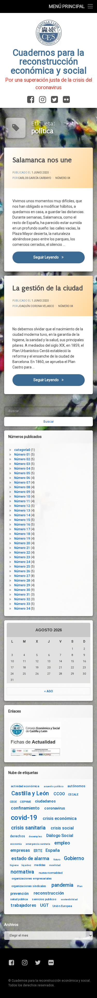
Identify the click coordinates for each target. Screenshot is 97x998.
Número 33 (22, 604)
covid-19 (24, 817)
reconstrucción (49, 893)
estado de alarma (30, 858)
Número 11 (22, 501)
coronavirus (54, 808)
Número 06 (22, 478)
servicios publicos (44, 899)
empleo (62, 843)
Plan (79, 886)
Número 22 (22, 552)
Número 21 (22, 548)
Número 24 (22, 562)
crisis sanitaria (28, 828)
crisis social (62, 828)
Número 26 (22, 571)
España (53, 850)
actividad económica (25, 786)
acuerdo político (53, 786)
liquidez (26, 865)
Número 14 (22, 515)
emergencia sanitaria (38, 844)
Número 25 (22, 566)
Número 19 (22, 538)
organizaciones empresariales (32, 878)
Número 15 (22, 520)
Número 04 (62, 178)
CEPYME (25, 802)
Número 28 (22, 580)
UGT (44, 905)
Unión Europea (62, 906)
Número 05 (22, 473)
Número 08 (22, 487)
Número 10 (22, 496)
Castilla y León (30, 793)
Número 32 (22, 599)
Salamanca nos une (42, 160)
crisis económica (60, 818)
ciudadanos (45, 801)
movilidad (55, 865)
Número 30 (22, 590)
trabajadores (23, 905)
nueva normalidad (50, 873)
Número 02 (22, 459)
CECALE (73, 794)
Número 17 (22, 529)
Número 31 (22, 594)
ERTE (38, 851)
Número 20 (22, 543)
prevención (19, 893)
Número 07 (22, 482)
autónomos (76, 786)
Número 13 (22, 510)
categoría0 (22, 450)
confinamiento (25, 808)
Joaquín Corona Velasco (36, 305)
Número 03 (22, 464)
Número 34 (22, 608)
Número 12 (22, 506)
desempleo (35, 836)
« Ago (48, 691)
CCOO (59, 793)
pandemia (62, 885)
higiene (14, 865)
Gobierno (74, 858)
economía (16, 844)
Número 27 (22, 576)
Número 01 (22, 454)
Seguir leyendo (59, 257)
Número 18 (22, 534)
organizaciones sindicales (28, 886)
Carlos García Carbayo (34, 178)
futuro (57, 859)
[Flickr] (65, 100)
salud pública (19, 899)
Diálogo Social (59, 835)
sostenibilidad (69, 899)
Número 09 (22, 492)
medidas (40, 865)
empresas (20, 850)
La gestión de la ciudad (47, 288)
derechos (17, 836)
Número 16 (22, 524)
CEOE (13, 802)
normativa (22, 872)
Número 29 (22, 585)
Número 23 (22, 557)
